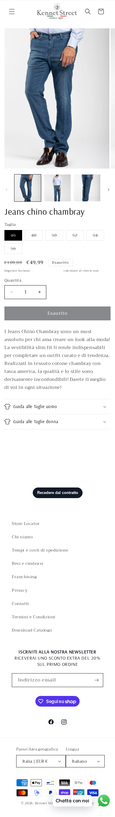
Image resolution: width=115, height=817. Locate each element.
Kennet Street (47, 803)
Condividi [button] (21, 439)
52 (78, 236)
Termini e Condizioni (33, 616)
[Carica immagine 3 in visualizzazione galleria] (87, 188)
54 (98, 236)
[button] (11, 11)
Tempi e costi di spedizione (40, 550)
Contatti (20, 603)
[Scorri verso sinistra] (6, 189)
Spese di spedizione (47, 270)
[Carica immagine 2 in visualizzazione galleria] (57, 188)
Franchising (24, 576)
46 (16, 236)
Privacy (19, 590)
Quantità (12, 280)
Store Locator (26, 523)
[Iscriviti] (96, 680)
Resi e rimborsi (27, 563)
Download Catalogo (32, 630)
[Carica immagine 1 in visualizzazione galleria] (27, 188)
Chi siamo (22, 536)
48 (37, 236)
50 (57, 236)
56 (16, 249)
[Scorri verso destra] (108, 189)
